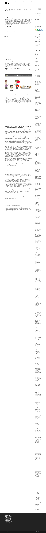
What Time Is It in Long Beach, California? (37, 252)
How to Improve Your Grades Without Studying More (38, 127)
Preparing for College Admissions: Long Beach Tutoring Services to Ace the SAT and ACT (38, 280)
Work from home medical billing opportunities (37, 420)
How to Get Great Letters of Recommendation (37, 90)
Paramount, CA (37, 51)
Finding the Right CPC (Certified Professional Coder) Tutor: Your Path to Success (38, 394)
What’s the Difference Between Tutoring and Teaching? (38, 260)
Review (36, 42)
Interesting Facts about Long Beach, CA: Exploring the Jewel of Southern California (38, 416)
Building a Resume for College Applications (37, 78)
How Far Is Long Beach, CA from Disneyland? (37, 214)
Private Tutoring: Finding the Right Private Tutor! (37, 170)
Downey (36, 66)
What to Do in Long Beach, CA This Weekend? (38, 217)
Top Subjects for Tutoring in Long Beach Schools (37, 295)
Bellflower (36, 62)
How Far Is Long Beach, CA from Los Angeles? (38, 241)
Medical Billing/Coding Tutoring (31, 1)
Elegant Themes (11, 531)
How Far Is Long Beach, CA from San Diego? (38, 192)
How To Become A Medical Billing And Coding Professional (38, 338)
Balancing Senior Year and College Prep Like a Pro (38, 72)
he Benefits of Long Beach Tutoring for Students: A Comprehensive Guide (38, 274)
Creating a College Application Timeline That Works (38, 103)
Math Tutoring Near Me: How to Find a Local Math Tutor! (38, 181)
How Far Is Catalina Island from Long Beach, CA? (38, 189)
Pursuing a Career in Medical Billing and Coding (38, 360)
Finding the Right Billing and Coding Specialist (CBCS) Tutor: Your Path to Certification (38, 388)
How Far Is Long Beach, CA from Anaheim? (37, 202)
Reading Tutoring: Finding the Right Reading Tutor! (37, 154)
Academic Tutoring (21, 1)
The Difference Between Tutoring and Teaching (37, 352)
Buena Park (36, 59)
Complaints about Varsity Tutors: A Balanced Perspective (38, 328)
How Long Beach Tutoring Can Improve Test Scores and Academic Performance (38, 290)
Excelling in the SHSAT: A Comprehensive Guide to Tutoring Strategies (37, 143)
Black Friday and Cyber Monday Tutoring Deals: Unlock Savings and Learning (38, 269)
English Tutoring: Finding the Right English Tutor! (37, 167)
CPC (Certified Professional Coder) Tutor (38, 21)
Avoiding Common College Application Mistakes (38, 86)
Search (40, 9)
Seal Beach (36, 54)
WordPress (20, 531)
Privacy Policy (37, 509)
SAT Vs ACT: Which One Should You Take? (38, 93)
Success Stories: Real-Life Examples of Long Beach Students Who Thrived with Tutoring (38, 308)
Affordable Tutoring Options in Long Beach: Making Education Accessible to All (38, 314)
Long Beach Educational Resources (37, 505)
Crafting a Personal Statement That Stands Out (38, 97)
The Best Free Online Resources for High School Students (38, 106)
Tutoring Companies (38, 46)
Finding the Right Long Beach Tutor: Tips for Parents (38, 298)
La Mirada (36, 61)
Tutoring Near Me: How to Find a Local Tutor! (38, 150)
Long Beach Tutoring (13, 1)
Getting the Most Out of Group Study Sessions (38, 117)
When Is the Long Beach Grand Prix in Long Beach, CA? (38, 235)
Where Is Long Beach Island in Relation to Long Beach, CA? (38, 198)
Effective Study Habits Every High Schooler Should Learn (38, 134)
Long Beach (37, 65)
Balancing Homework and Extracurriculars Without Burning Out (38, 131)
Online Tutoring (37, 41)
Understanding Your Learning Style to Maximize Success (38, 124)
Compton (36, 55)
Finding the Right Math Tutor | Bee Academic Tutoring (38, 374)
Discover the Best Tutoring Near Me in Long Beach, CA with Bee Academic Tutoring (38, 303)
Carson (36, 58)
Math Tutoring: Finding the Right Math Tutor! (37, 174)
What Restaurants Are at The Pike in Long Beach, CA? (37, 208)
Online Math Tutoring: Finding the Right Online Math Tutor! (38, 177)
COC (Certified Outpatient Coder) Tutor (37, 15)
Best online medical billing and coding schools (38, 349)
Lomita (36, 57)
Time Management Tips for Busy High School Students (38, 120)
